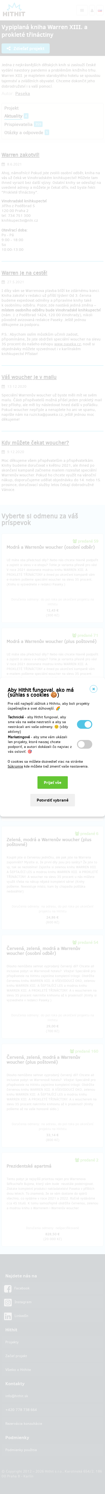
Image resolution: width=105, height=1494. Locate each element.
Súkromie (15, 766)
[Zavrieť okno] (93, 689)
